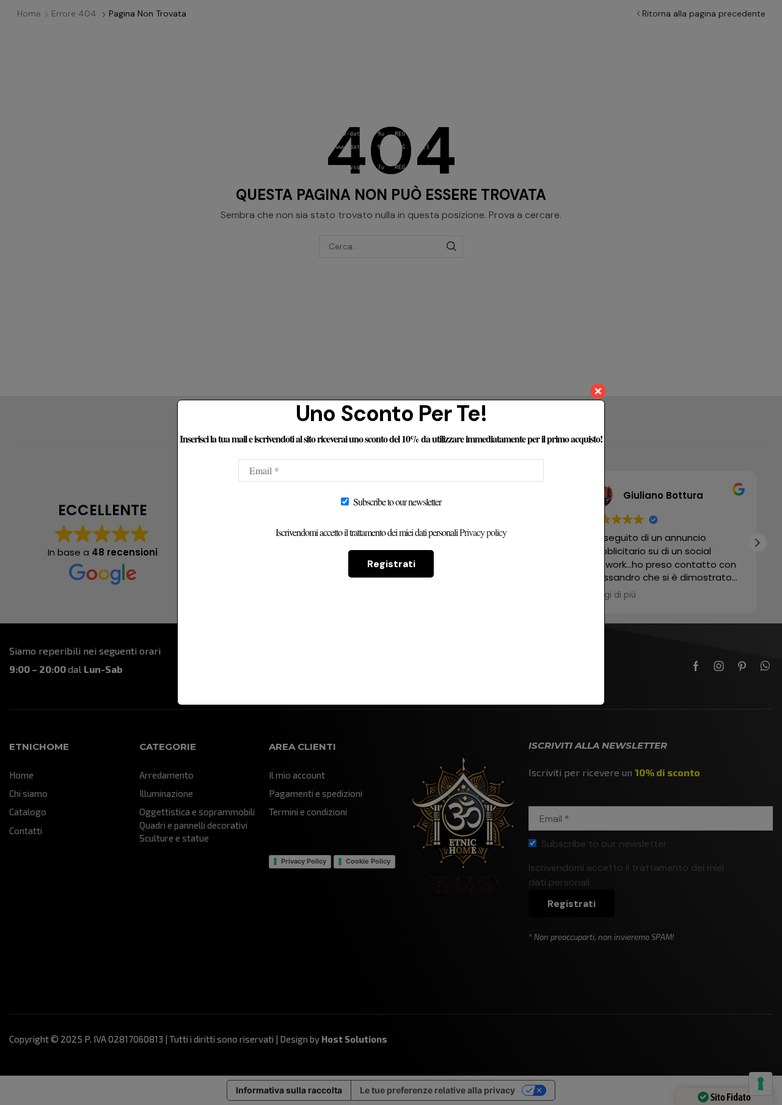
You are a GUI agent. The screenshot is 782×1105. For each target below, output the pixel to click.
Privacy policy (482, 532)
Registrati (391, 563)
